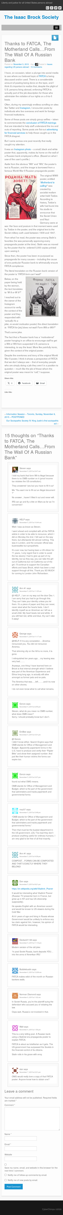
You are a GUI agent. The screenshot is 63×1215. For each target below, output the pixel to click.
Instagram (25, 107)
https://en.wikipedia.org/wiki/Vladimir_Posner (32, 888)
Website (8, 1154)
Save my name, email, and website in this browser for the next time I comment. (31, 1169)
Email (8, 1144)
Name (8, 1134)
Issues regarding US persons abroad (28, 65)
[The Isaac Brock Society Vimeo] (55, 8)
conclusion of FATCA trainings (41, 122)
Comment (10, 1104)
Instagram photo (22, 149)
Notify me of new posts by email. (23, 1180)
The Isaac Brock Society (31, 17)
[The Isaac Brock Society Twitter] (60, 8)
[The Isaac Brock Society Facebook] (51, 8)
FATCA (42, 76)
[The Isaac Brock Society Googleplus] (47, 8)
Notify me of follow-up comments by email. (27, 1175)
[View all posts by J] (36, 64)
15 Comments (36, 67)
